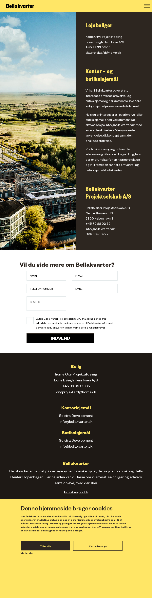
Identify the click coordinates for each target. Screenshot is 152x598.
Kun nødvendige (98, 546)
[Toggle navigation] (146, 6)
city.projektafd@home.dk (103, 53)
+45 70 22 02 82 (98, 224)
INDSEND (60, 339)
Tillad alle (45, 546)
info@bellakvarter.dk (120, 125)
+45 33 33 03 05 (98, 48)
